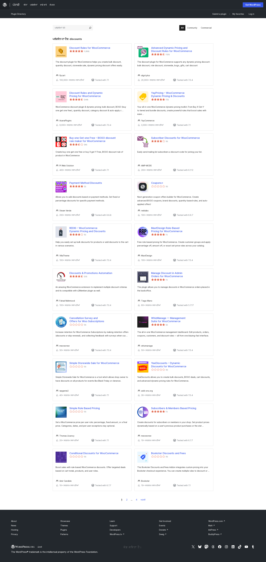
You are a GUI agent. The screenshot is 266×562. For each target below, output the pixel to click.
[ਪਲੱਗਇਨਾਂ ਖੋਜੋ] (90, 28)
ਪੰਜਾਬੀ (40, 547)
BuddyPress (215, 534)
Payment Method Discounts (85, 182)
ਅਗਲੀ (143, 500)
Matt (211, 525)
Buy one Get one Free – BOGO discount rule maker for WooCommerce (92, 139)
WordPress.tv (117, 534)
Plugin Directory (18, 14)
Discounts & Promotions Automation (90, 273)
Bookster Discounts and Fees (168, 453)
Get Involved (165, 521)
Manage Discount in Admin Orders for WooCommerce (167, 275)
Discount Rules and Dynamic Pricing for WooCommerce (86, 94)
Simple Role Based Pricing (84, 408)
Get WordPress (253, 5)
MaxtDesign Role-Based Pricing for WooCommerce (166, 230)
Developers (115, 530)
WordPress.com (216, 521)
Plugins (63, 530)
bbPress (213, 530)
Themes (64, 525)
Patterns (64, 534)
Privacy (14, 534)
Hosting (14, 530)
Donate (163, 530)
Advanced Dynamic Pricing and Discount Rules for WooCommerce (171, 49)
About (14, 521)
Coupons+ (157, 182)
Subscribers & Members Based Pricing (173, 408)
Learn (112, 521)
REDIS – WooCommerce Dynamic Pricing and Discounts (87, 230)
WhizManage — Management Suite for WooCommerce (168, 320)
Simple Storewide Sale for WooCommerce (94, 363)
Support (113, 525)
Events (162, 525)
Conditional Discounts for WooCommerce (93, 453)
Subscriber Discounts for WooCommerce (175, 137)
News (13, 525)
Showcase (65, 521)
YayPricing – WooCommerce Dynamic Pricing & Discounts (168, 94)
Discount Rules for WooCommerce (89, 47)
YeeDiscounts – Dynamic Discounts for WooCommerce (168, 365)
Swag (163, 534)
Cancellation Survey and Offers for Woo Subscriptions (86, 320)
